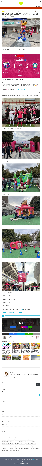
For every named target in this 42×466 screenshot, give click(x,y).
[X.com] (38, 6)
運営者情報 (31, 459)
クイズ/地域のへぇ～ (6, 421)
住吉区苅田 (15, 441)
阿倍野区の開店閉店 (5, 450)
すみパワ (3, 414)
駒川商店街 (18, 450)
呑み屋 (12, 443)
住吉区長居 (21, 441)
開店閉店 (26, 448)
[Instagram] (39, 6)
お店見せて (4, 401)
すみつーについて (13, 459)
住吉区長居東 (26, 441)
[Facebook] (36, 6)
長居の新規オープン (5, 448)
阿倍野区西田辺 (12, 450)
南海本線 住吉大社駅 (6, 443)
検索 (2, 382)
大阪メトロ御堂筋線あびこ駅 (32, 443)
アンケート (4, 418)
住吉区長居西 (32, 441)
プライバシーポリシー (24, 459)
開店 (22, 448)
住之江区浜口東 (30, 439)
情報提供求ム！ (7, 459)
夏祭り (3, 411)
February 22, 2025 (22, 89)
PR (2, 391)
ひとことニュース (5, 431)
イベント (3, 408)
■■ (2, 312)
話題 (3, 404)
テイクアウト (4, 439)
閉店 (19, 448)
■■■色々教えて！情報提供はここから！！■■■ (12, 312)
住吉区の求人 (4, 424)
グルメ (3, 398)
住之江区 (17, 439)
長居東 (16, 448)
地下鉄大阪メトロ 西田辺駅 (22, 443)
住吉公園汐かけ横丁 (5, 441)
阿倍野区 (38, 448)
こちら (22, 309)
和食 (15, 443)
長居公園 (11, 448)
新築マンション (5, 428)
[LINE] (30, 327)
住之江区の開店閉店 (23, 439)
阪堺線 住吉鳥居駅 (32, 448)
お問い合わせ (36, 459)
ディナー (9, 439)
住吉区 (11, 441)
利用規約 (18, 459)
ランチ (13, 439)
